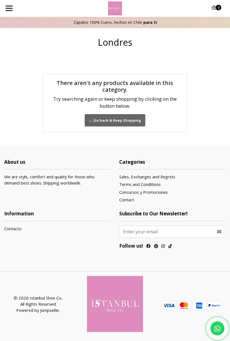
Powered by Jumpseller (37, 310)
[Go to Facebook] (148, 246)
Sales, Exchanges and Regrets (147, 176)
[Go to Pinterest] (156, 246)
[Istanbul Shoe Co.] (115, 8)
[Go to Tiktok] (170, 246)
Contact (126, 199)
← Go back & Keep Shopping (115, 120)
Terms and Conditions (140, 184)
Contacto (13, 228)
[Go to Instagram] (163, 246)
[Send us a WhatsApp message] (217, 328)
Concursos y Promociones (143, 192)
